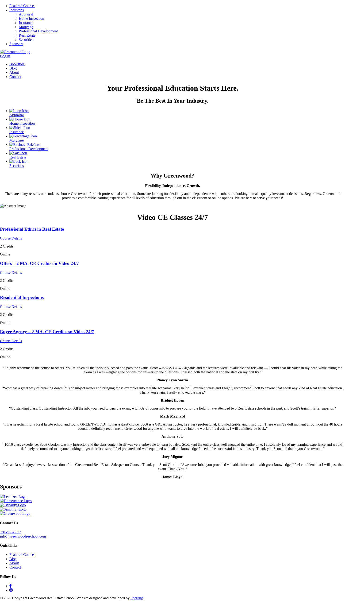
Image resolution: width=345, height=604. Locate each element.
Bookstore (17, 64)
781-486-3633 (10, 532)
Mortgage (26, 27)
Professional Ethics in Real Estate (32, 229)
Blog (13, 68)
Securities (26, 40)
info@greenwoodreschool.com (23, 536)
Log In (5, 56)
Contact (15, 77)
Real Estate (27, 35)
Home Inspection (31, 18)
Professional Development (38, 31)
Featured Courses (22, 6)
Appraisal (26, 14)
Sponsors (16, 44)
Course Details (11, 238)
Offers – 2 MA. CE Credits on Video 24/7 (39, 263)
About (14, 72)
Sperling (136, 598)
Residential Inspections (22, 297)
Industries (16, 10)
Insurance (26, 23)
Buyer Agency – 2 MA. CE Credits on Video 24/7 (47, 331)
